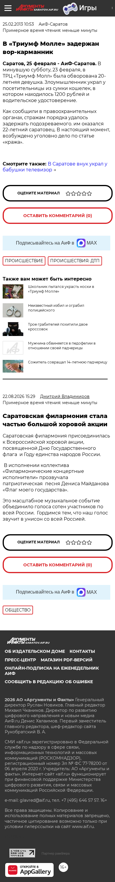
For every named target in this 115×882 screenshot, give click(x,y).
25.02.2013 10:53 (18, 24)
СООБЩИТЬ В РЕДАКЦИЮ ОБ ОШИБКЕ (49, 681)
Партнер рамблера (56, 853)
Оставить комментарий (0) (57, 215)
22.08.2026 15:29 (19, 396)
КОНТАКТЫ (82, 651)
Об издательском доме (35, 651)
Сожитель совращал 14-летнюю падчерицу (67, 362)
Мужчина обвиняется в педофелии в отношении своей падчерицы (62, 345)
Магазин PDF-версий (67, 660)
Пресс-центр (20, 660)
